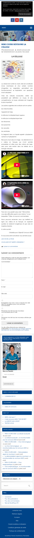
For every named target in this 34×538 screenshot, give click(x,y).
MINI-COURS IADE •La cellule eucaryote (17, 434)
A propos (17, 517)
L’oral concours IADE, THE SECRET (15, 419)
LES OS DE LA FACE (7, 239)
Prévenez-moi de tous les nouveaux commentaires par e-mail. (12, 311)
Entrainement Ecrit (9, 51)
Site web (4, 293)
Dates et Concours (10, 407)
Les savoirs (18, 51)
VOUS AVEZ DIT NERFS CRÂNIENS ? (12, 242)
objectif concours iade (23, 49)
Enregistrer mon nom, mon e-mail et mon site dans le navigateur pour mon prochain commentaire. (15, 304)
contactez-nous (17, 510)
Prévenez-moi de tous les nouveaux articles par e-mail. (16, 318)
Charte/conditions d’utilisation (17, 524)
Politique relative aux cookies (22, 10)
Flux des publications (11, 499)
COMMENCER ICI (10, 396)
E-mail (3, 287)
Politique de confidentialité (17, 531)
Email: (5, 377)
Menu (4, 28)
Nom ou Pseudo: (8, 371)
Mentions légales (17, 514)
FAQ (17, 520)
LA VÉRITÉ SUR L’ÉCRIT (12, 421)
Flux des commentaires (12, 501)
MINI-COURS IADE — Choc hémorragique (18, 442)
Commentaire (6, 261)
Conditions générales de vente (17, 527)
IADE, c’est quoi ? (10, 417)
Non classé (25, 51)
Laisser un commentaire (11, 246)
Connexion (8, 497)
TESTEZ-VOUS (9, 423)
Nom (3, 280)
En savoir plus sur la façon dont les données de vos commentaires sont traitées (16, 329)
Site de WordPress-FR (11, 503)
